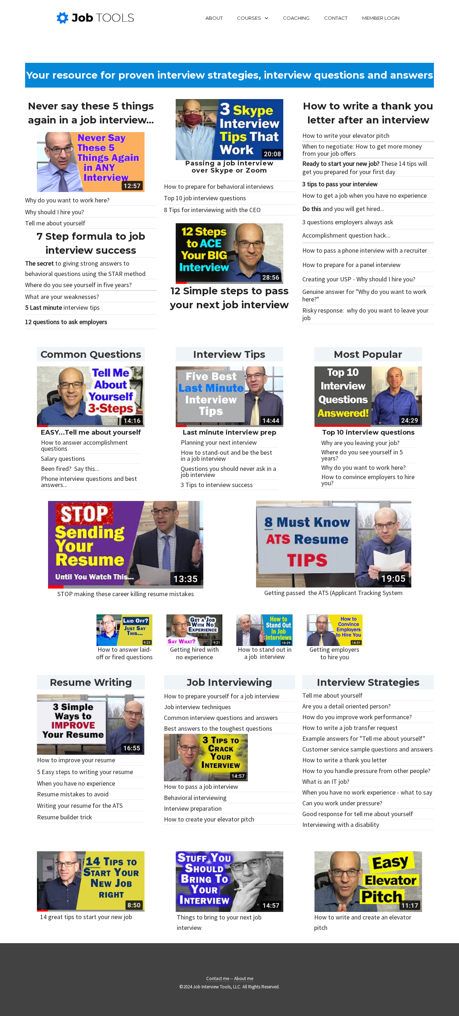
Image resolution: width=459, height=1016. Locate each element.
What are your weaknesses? (62, 296)
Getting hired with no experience (194, 653)
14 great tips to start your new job (86, 917)
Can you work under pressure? (342, 803)
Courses (249, 18)
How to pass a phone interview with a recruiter (364, 250)
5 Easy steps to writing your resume (85, 772)
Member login (380, 18)
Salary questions (63, 458)
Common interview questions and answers (221, 717)
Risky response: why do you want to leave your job (365, 314)
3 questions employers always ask (347, 222)
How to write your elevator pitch (345, 135)
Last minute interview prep (229, 432)
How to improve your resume (76, 760)
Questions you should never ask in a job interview (228, 471)
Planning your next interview (219, 442)
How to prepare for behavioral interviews (219, 186)
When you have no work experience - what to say (367, 792)
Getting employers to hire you (334, 653)
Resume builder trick (64, 817)
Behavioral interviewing (195, 797)
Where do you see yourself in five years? (78, 285)
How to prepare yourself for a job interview (221, 696)
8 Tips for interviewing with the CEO (212, 210)
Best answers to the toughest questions (218, 728)
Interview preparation (193, 808)
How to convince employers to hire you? (368, 480)
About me (243, 978)
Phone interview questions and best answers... (89, 481)
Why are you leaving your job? (360, 443)
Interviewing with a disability (340, 824)
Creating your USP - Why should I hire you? (358, 279)
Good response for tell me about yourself (357, 814)
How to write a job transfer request (350, 728)
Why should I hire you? (54, 212)
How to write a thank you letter (344, 760)
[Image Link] (91, 162)
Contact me (217, 978)
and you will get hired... (343, 209)
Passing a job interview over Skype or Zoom (229, 166)
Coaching (296, 18)
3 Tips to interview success (217, 485)
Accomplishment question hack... (346, 235)
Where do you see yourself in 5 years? (362, 455)
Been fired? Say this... (70, 468)
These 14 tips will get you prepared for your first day (364, 167)
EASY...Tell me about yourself (91, 432)
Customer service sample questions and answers (367, 749)
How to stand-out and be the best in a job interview (226, 455)
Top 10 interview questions (368, 432)
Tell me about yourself (55, 223)
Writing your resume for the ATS (80, 805)
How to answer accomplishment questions (84, 445)
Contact (335, 18)
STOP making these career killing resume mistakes (125, 594)
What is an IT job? (325, 781)
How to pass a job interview (201, 786)
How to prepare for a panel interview (351, 265)
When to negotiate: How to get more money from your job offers (362, 150)
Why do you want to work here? (67, 200)
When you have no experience (76, 783)
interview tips (62, 307)
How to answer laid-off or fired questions (124, 653)
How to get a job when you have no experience (364, 195)
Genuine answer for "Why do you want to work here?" (364, 295)
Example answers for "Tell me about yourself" (363, 738)
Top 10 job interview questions (205, 198)
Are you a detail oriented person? (346, 706)
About (214, 18)
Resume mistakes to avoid (73, 794)
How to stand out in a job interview (265, 653)
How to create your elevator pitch (209, 819)
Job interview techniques (197, 707)
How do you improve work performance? (357, 717)
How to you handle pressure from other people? (366, 771)
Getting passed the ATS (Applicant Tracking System (333, 593)
